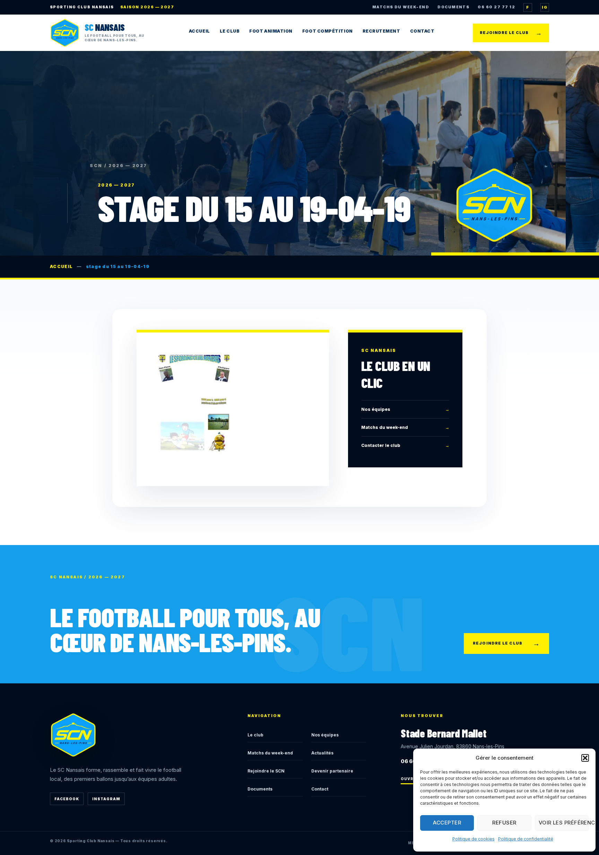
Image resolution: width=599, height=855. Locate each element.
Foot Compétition (327, 31)
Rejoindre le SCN (266, 771)
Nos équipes (405, 409)
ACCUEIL (61, 266)
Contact (422, 31)
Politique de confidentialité (525, 838)
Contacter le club (405, 445)
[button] (585, 757)
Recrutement (381, 31)
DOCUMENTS (453, 7)
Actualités (322, 752)
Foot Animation (271, 31)
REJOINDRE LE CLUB (511, 32)
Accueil (199, 31)
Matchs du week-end (405, 427)
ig (544, 7)
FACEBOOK (66, 799)
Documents (260, 789)
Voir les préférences (564, 822)
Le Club (230, 31)
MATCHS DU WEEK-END (400, 7)
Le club (255, 734)
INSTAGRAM (106, 799)
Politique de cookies (473, 838)
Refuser (504, 822)
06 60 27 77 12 (496, 7)
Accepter (447, 822)
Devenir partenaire (332, 771)
